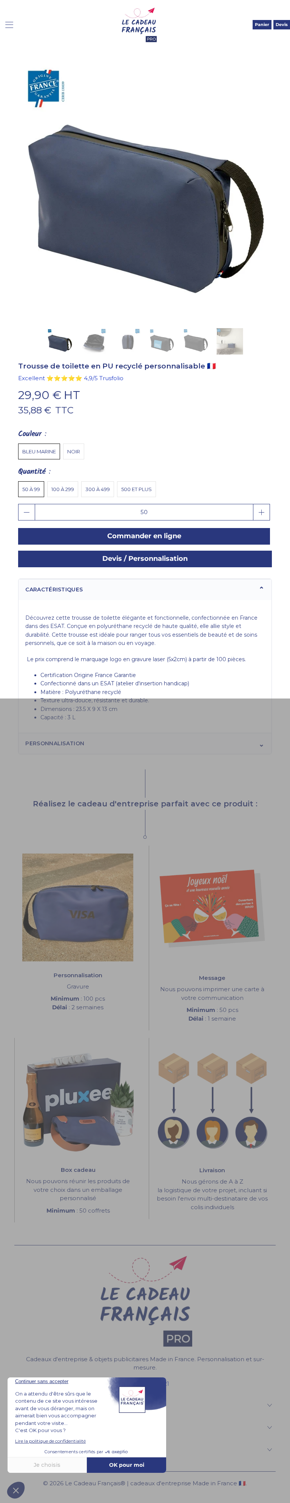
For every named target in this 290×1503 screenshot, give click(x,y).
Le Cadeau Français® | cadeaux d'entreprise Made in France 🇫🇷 (155, 1483)
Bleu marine (39, 451)
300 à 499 (97, 489)
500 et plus (136, 489)
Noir (73, 451)
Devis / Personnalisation (145, 558)
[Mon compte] (6, 25)
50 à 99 (31, 489)
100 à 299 (62, 489)
